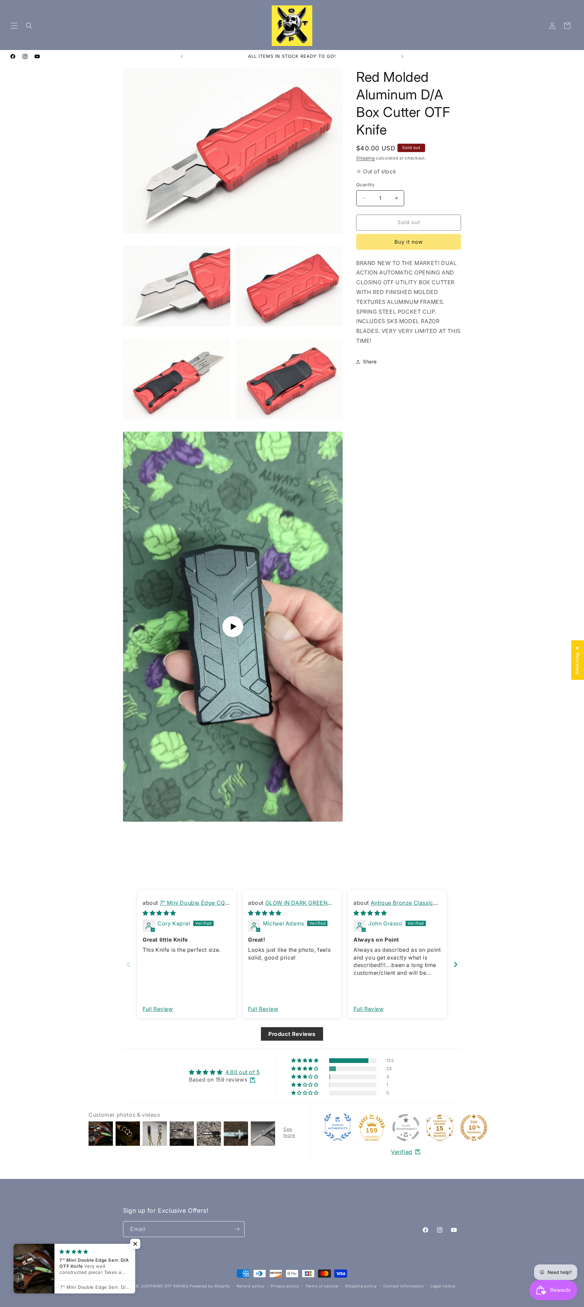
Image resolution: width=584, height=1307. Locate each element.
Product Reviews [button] (292, 1034)
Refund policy (250, 1286)
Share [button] (370, 361)
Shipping (365, 158)
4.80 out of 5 (242, 1072)
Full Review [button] (158, 1009)
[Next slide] (455, 964)
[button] (14, 25)
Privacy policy (285, 1286)
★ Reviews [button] (577, 660)
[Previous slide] (128, 964)
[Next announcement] (402, 56)
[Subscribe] (236, 1229)
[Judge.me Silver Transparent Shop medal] (405, 1127)
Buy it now (408, 242)
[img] (159, 913)
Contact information (403, 1286)
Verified (401, 1151)
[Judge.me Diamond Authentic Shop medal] (337, 1127)
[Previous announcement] (181, 56)
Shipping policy (361, 1286)
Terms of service (322, 1286)
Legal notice (443, 1286)
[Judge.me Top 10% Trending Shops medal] (473, 1127)
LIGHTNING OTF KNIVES (165, 1286)
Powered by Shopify (210, 1286)
